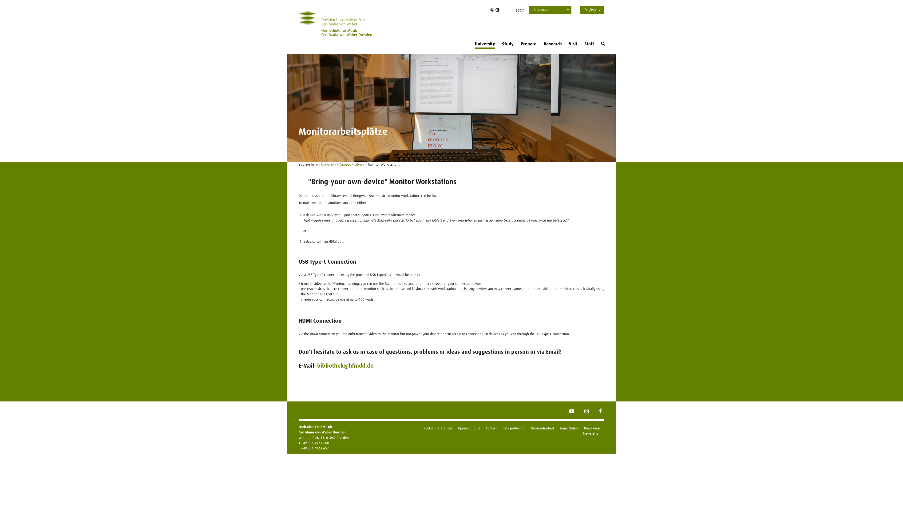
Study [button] (508, 44)
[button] (603, 43)
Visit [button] (573, 44)
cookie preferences (438, 428)
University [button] (485, 44)
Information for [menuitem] (545, 10)
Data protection (514, 428)
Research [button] (553, 44)
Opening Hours (469, 428)
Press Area (592, 428)
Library (359, 164)
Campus (345, 164)
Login (520, 10)
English (590, 10)
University (328, 164)
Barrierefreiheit (542, 428)
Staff (589, 44)
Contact (491, 428)
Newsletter (591, 433)
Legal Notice (569, 428)
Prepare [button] (529, 44)
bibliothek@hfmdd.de (345, 365)
